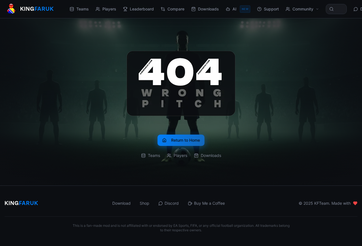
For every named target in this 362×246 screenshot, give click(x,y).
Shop (144, 203)
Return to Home (185, 140)
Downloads (208, 9)
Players (109, 9)
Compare (175, 9)
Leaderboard (142, 9)
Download (121, 203)
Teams (82, 9)
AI (240, 9)
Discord (172, 203)
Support (271, 9)
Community (302, 9)
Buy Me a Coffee (209, 203)
